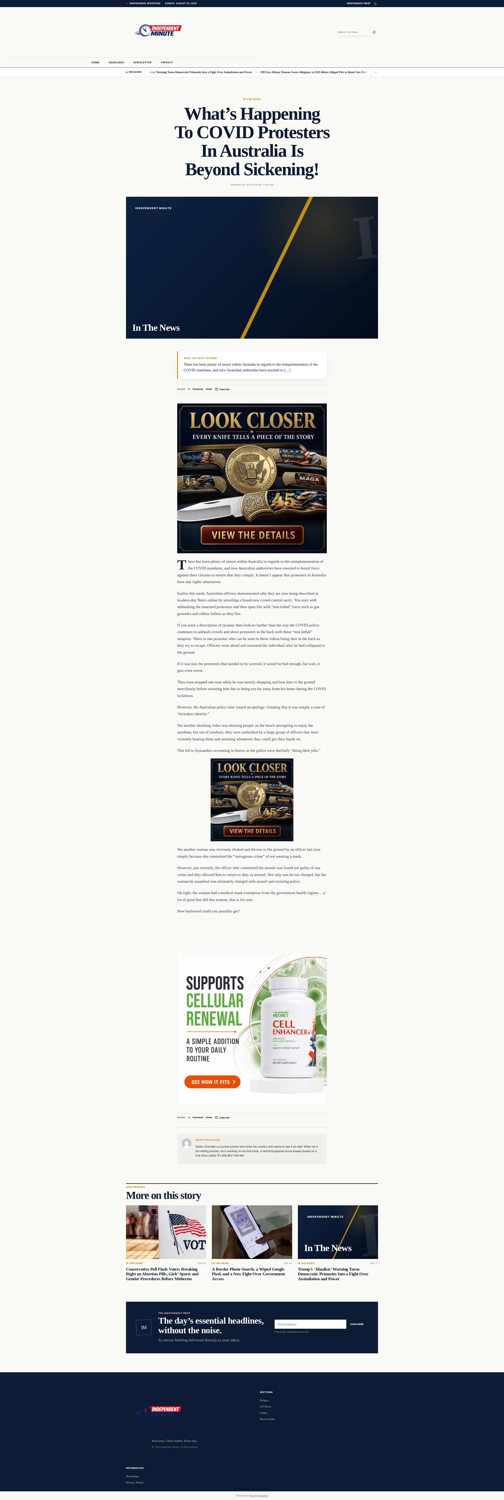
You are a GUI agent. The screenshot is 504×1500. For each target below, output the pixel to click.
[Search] (374, 32)
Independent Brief (359, 3)
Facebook (198, 389)
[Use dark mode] (375, 3)
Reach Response (259, 1495)
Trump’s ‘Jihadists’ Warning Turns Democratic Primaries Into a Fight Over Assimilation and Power (333, 1274)
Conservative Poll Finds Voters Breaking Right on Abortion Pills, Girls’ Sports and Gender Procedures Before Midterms (162, 1274)
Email (209, 389)
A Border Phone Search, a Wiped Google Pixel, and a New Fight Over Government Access (248, 1274)
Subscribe (357, 1324)
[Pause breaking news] (374, 72)
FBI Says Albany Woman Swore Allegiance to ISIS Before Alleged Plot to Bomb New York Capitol (266, 72)
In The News (252, 99)
